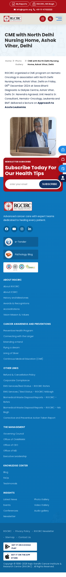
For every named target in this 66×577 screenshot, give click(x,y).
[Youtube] (14, 229)
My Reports (21, 4)
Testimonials (10, 483)
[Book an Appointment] (42, 19)
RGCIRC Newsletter (44, 531)
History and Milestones (16, 297)
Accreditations (11, 309)
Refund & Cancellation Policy (19, 374)
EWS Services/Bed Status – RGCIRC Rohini (26, 386)
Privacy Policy (22, 531)
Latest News (10, 499)
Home (8, 60)
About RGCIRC (11, 286)
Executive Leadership (15, 456)
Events (7, 505)
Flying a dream (11, 347)
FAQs (6, 477)
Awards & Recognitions (16, 303)
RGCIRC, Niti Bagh (45, 4)
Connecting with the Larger (18, 336)
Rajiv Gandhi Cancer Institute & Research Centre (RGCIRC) (32, 565)
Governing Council (13, 433)
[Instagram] (22, 229)
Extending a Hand (13, 341)
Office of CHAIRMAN (14, 439)
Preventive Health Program (18, 330)
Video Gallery (41, 505)
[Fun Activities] (33, 136)
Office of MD (10, 450)
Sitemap (10, 537)
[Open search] (50, 18)
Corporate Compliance (16, 380)
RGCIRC (7, 531)
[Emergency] (62, 149)
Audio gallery (41, 510)
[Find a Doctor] (62, 178)
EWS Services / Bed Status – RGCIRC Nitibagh (28, 391)
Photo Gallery (41, 499)
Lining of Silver (11, 353)
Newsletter (9, 516)
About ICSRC (10, 292)
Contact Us (24, 537)
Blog (5, 472)
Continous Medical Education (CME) (23, 358)
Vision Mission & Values (16, 314)
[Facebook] (6, 229)
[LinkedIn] (29, 229)
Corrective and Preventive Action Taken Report (29, 417)
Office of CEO (10, 445)
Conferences (10, 510)
